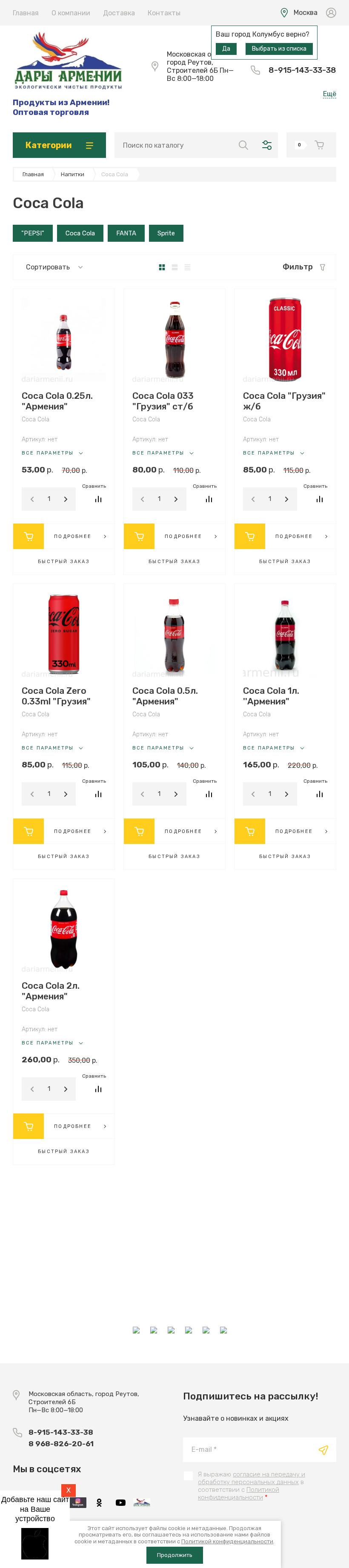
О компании (70, 13)
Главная (26, 13)
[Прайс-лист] (188, 267)
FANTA (126, 233)
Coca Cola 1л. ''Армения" (271, 696)
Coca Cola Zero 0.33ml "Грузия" (56, 696)
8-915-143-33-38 (302, 70)
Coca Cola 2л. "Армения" (51, 990)
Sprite (166, 233)
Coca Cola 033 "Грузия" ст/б (163, 401)
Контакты (164, 13)
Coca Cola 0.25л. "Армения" (57, 401)
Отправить (323, 1450)
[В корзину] (28, 536)
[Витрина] (162, 267)
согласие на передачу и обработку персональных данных (251, 1478)
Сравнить (98, 499)
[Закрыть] (249, 9)
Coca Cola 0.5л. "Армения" (165, 696)
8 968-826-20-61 (61, 1443)
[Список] (175, 267)
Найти (243, 145)
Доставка (119, 13)
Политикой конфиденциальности (238, 1493)
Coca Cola (80, 233)
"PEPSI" (32, 233)
